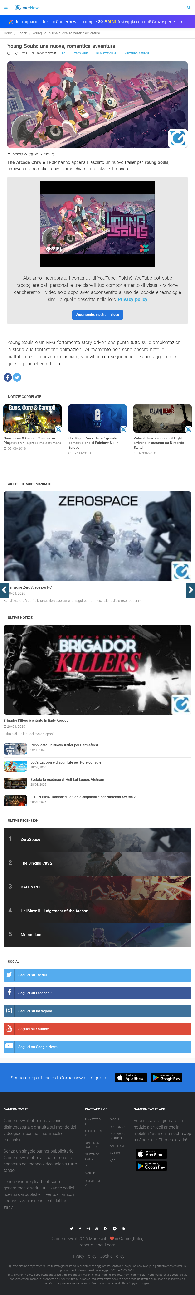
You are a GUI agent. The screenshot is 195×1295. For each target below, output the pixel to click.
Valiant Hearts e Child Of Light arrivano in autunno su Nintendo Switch (159, 443)
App (112, 1160)
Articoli (116, 1153)
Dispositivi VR (92, 1183)
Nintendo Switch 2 (92, 1145)
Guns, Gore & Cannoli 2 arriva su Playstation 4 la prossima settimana (32, 440)
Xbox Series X (93, 1133)
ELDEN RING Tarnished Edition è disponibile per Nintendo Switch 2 (83, 797)
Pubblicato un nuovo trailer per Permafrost (64, 745)
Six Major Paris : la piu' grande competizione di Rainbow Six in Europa (93, 443)
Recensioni (118, 1127)
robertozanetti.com (97, 1244)
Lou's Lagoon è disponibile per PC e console (65, 762)
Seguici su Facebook (35, 993)
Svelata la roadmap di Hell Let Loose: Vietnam (67, 779)
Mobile (90, 1173)
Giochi (114, 1119)
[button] (8, 377)
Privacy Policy (84, 1256)
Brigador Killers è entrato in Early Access (36, 720)
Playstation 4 (106, 53)
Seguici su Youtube (33, 1029)
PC (63, 53)
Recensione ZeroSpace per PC (28, 587)
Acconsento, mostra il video (97, 315)
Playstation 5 (94, 1121)
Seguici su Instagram (35, 1011)
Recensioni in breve (118, 1136)
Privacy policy (132, 299)
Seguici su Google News (38, 1047)
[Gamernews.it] (27, 7)
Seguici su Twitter (32, 975)
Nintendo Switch (137, 53)
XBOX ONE (81, 53)
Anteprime (118, 1146)
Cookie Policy (112, 1256)
